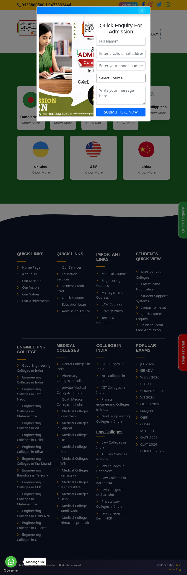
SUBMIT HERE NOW (121, 112)
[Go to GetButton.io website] (11, 570)
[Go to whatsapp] (11, 561)
